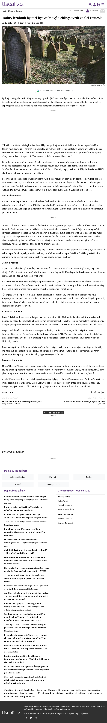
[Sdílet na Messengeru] (95, 392)
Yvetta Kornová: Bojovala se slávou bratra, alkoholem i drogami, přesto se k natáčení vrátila (24, 578)
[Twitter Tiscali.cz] (31, 718)
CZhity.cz (82, 693)
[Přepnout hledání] (90, 4)
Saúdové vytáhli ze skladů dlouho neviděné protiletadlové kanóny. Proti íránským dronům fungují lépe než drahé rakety (24, 617)
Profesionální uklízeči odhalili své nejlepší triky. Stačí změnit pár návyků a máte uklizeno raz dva (26, 500)
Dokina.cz (71, 693)
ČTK (11, 392)
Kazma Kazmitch (66, 509)
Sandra (19, 11)
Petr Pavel (63, 501)
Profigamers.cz (66, 690)
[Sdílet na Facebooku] (91, 392)
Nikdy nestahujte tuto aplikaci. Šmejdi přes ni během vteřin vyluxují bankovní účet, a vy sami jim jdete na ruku (26, 669)
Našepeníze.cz (95, 693)
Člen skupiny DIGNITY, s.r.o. (60, 714)
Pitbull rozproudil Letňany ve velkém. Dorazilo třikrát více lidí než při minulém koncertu (24, 532)
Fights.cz (60, 693)
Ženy (33, 690)
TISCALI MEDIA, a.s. (43, 714)
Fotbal (89, 477)
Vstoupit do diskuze (53, 412)
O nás (80, 714)
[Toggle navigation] (103, 4)
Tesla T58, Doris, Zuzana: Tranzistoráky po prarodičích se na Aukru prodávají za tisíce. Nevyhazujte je (25, 627)
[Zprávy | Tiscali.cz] (12, 4)
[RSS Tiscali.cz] (36, 718)
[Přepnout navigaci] (94, 4)
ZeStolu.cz (81, 690)
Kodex (85, 714)
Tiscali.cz (8, 690)
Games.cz (53, 690)
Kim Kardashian (65, 515)
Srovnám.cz (11, 697)
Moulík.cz (49, 693)
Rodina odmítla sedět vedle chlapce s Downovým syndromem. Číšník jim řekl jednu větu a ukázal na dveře (26, 659)
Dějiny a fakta (53, 484)
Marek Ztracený (65, 523)
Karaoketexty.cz (12, 693)
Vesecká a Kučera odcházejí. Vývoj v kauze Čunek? (84, 403)
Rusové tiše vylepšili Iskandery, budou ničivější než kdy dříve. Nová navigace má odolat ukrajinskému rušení (24, 607)
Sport (26, 690)
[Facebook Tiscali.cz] (26, 718)
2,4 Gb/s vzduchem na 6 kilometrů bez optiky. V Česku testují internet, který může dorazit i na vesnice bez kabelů (26, 596)
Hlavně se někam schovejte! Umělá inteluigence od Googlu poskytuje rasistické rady (25, 543)
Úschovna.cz (27, 693)
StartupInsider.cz (26, 697)
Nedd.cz (39, 693)
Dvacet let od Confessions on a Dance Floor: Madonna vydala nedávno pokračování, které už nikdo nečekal (25, 560)
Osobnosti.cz (94, 690)
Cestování (41, 690)
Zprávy (18, 690)
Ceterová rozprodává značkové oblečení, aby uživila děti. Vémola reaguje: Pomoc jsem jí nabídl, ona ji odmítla (25, 680)
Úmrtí (17, 484)
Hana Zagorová (65, 505)
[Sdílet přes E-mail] (103, 392)
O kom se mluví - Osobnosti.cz (74, 490)
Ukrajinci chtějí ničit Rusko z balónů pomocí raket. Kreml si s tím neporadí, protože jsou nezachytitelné (25, 648)
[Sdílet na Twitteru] (99, 392)
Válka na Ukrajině (17, 477)
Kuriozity (53, 477)
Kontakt (74, 714)
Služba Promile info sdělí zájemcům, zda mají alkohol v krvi (21, 403)
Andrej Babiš (64, 497)
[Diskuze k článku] (41, 22)
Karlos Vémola (65, 519)
